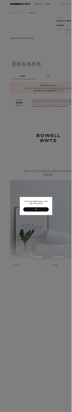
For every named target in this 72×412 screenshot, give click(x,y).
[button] (36, 209)
